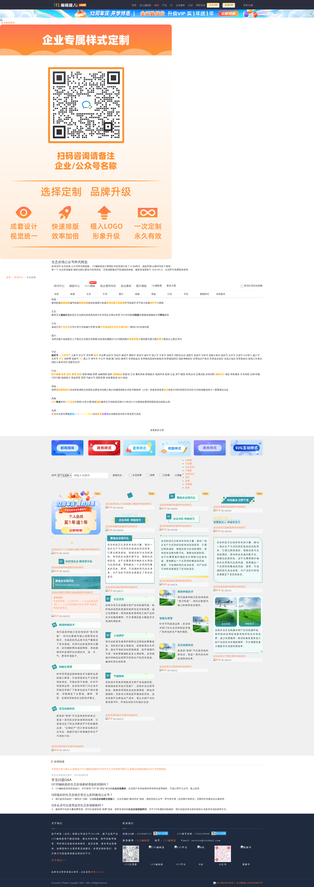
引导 (105, 294)
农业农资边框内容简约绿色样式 (121, 587)
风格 (137, 294)
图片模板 (141, 286)
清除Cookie (97, 872)
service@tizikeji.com (206, 840)
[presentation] (156, 286)
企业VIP (229, 5)
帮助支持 (200, 5)
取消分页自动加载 (253, 286)
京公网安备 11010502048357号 (249, 883)
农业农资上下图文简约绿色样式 (229, 656)
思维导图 (120, 769)
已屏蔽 (178, 475)
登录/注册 (248, 5)
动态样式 (189, 474)
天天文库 (111, 769)
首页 (134, 5)
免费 (152, 475)
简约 (187, 477)
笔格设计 (77, 769)
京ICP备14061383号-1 (226, 883)
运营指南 (138, 769)
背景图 (188, 484)
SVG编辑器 (87, 769)
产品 (164, 5)
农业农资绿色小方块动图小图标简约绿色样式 (128, 504)
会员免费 (137, 475)
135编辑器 (143, 840)
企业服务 (180, 5)
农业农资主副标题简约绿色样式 (229, 527)
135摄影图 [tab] (157, 286)
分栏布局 (189, 467)
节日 (186, 294)
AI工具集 (129, 769)
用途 (153, 294)
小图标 (188, 470)
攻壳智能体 (160, 769)
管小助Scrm (66, 769)
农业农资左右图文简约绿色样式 (175, 666)
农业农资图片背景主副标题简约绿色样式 (72, 592)
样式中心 (18, 277)
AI (171, 5)
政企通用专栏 (108, 286)
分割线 (188, 460)
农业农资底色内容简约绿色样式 (175, 581)
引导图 (188, 463)
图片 (121, 294)
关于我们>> (59, 860)
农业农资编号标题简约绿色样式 (68, 567)
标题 (72, 294)
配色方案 (171, 286)
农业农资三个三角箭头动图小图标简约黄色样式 (76, 549)
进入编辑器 (145, 5)
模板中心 (74, 286)
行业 (190, 5)
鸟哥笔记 (56, 769)
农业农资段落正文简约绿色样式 (68, 746)
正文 (89, 294)
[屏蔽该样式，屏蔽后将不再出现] (97, 553)
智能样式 (204, 294)
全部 (56, 294)
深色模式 (220, 294)
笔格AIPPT (148, 769)
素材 (156, 5)
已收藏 (166, 475)
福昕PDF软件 (99, 769)
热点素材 (126, 286)
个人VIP (213, 5)
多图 (187, 481)
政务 (187, 487)
